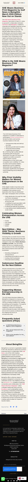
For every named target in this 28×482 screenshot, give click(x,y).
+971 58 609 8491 (15, 451)
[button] (14, 3)
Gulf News (5, 24)
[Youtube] (14, 480)
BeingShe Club (8, 382)
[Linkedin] (17, 480)
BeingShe (14, 24)
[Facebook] (8, 480)
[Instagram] (11, 480)
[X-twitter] (20, 480)
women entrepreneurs (16, 137)
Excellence (4, 389)
